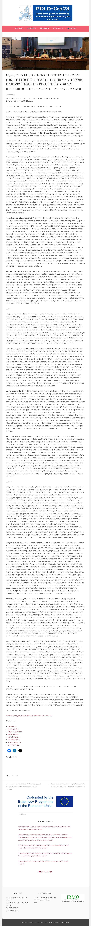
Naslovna (19, 29)
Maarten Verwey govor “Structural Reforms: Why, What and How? (29, 716)
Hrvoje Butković (13, 739)
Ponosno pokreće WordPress (33, 922)
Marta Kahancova (14, 737)
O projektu (31, 29)
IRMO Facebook (45, 872)
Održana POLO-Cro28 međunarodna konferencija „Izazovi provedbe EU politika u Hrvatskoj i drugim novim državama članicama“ (23, 786)
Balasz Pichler (13, 734)
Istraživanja (58, 29)
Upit (35, 903)
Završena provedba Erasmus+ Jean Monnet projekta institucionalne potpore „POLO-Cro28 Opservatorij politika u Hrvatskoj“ (67, 785)
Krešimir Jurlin (13, 729)
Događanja (44, 29)
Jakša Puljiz (12, 726)
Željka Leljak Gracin (15, 732)
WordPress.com (63, 922)
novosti (16, 776)
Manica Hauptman (14, 742)
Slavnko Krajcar (13, 745)
